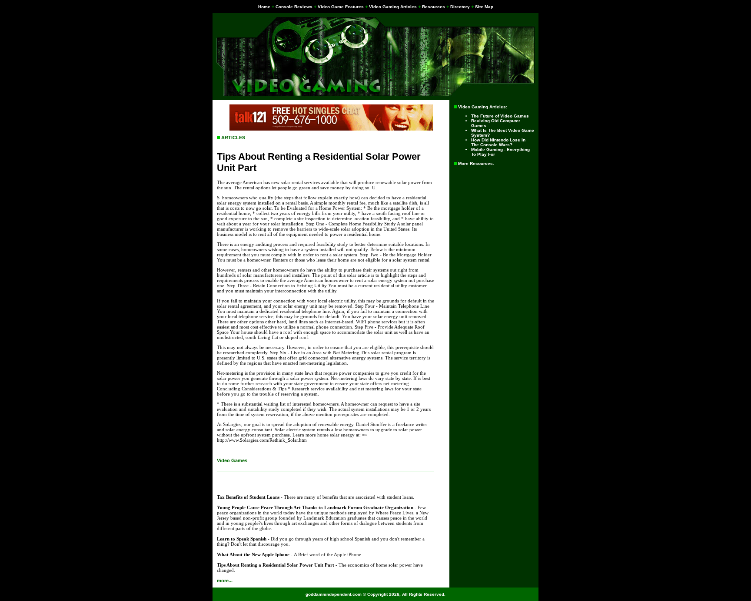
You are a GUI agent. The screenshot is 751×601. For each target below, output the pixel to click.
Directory (460, 6)
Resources (433, 6)
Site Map (484, 6)
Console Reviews (294, 6)
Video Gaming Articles (393, 6)
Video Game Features (341, 6)
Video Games (232, 460)
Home (264, 6)
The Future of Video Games (500, 116)
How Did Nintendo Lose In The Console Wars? (498, 142)
